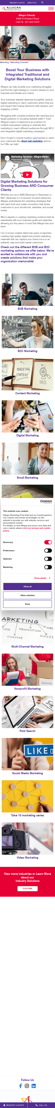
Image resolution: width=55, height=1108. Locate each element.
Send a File (32, 3)
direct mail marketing (31, 141)
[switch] (48, 550)
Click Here (27, 888)
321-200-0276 (32, 22)
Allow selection (27, 595)
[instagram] (26, 1086)
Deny (27, 604)
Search (42, 2)
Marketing (4, 62)
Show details (40, 578)
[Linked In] (33, 1086)
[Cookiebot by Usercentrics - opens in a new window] (40, 501)
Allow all (27, 586)
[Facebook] (20, 1086)
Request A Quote (17, 3)
